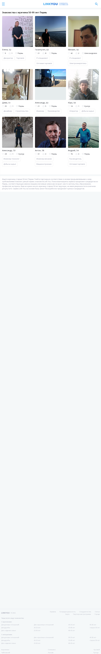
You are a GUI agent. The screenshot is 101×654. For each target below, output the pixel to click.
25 (6, 106)
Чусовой (97, 650)
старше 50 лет (95, 628)
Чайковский (5, 652)
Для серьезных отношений (44, 625)
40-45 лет (71, 630)
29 (6, 154)
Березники (5, 650)
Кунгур (96, 652)
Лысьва (50, 652)
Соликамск (52, 650)
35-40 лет (71, 628)
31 (39, 154)
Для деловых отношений (10, 625)
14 (72, 106)
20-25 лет (37, 628)
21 (39, 53)
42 (72, 53)
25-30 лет (37, 630)
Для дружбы (5, 628)
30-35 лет (71, 625)
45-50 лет (93, 625)
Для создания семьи (8, 630)
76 (72, 154)
